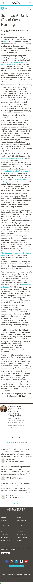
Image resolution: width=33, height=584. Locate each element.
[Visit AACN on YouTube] (26, 561)
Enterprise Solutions (22, 526)
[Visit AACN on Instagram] (11, 561)
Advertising (20, 531)
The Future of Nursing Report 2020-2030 (14, 63)
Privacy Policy (21, 534)
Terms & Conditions (22, 537)
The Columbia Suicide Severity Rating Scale (16, 254)
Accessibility (20, 540)
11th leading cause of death (12, 158)
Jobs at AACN (20, 523)
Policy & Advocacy (22, 520)
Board (2, 523)
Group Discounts (5, 540)
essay (6, 42)
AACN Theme (4, 534)
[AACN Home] (16, 3)
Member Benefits (5, 526)
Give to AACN (4, 537)
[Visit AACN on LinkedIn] (16, 561)
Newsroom (20, 517)
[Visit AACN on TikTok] (21, 561)
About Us (3, 517)
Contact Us (4, 520)
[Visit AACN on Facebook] (7, 561)
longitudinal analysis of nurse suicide (16, 171)
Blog (2, 531)
